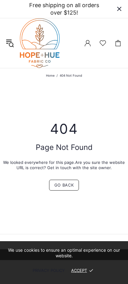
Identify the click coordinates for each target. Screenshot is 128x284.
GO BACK (64, 185)
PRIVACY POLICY (49, 270)
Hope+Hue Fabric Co (40, 43)
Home (50, 75)
